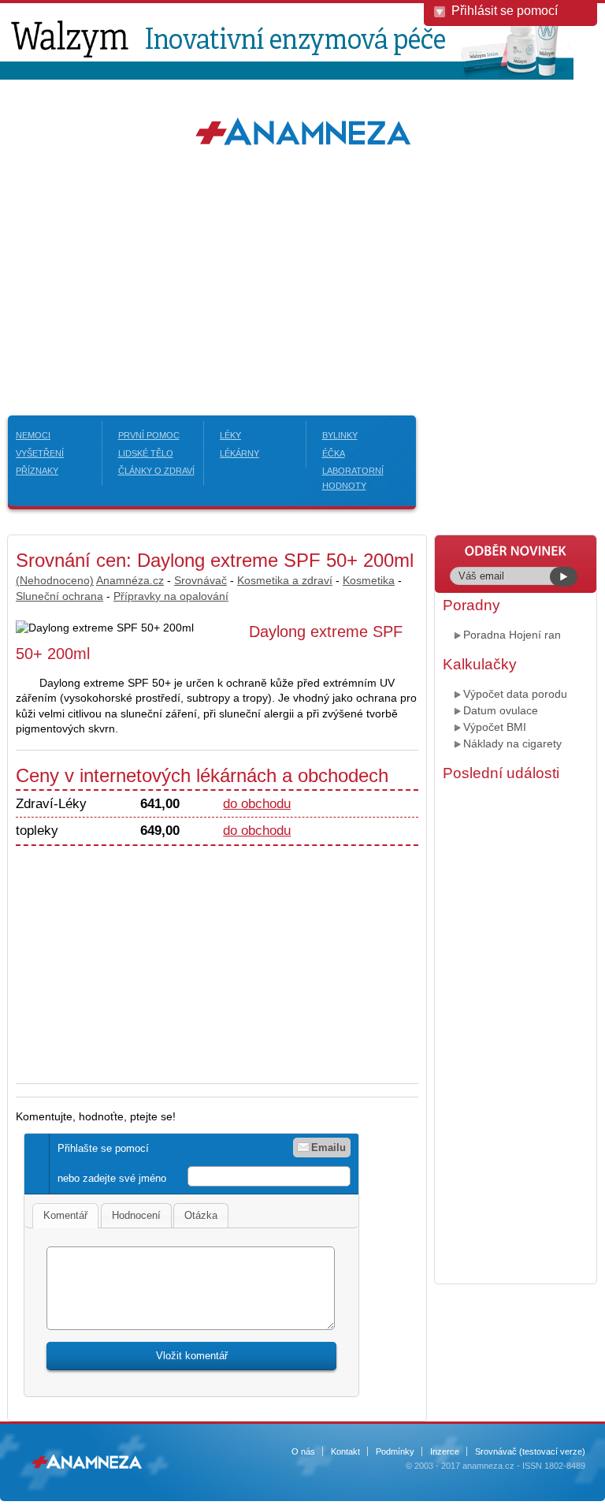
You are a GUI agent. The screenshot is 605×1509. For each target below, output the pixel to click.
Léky (230, 435)
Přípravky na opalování (170, 596)
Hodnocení (136, 1215)
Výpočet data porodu (515, 693)
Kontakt (345, 1451)
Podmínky (395, 1451)
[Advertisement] (302, 277)
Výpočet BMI (494, 727)
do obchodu (257, 803)
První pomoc (149, 435)
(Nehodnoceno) (55, 580)
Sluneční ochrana (59, 596)
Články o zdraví (156, 470)
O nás (303, 1451)
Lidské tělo (145, 453)
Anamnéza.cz (130, 580)
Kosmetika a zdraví (284, 580)
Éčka (333, 453)
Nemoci (33, 435)
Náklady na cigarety (512, 743)
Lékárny (239, 453)
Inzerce (444, 1451)
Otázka (200, 1215)
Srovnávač (200, 580)
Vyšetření (40, 453)
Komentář (65, 1215)
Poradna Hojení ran (512, 634)
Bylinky (340, 435)
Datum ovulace (500, 710)
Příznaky (37, 470)
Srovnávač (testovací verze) (530, 1451)
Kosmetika (369, 580)
